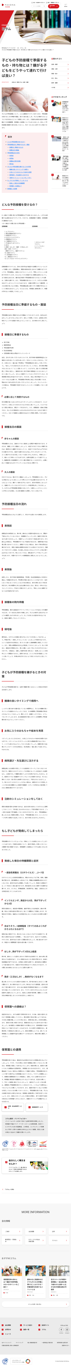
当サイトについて (6, 1342)
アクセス (54, 1240)
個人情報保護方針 (32, 1342)
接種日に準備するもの (16, 147)
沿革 (53, 1231)
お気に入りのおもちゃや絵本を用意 (20, 172)
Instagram (67, 1333)
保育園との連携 (12, 189)
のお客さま (39, 2)
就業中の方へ (65, 1345)
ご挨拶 (7, 1231)
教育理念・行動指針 (10, 1240)
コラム (22, 48)
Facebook (61, 1333)
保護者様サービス (37, 1107)
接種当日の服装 (14, 150)
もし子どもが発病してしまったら (17, 180)
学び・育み (54, 78)
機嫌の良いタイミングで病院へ (19, 169)
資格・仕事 (54, 69)
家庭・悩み (54, 73)
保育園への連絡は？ (15, 186)
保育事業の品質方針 (62, 1342)
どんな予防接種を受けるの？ (16, 142)
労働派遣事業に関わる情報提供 (10, 1345)
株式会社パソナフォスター (9, 48)
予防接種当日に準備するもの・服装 (18, 145)
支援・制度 (54, 64)
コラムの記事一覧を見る (34, 1304)
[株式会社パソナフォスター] (8, 6)
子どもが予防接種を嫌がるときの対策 (19, 167)
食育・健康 (54, 83)
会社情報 (8, 1325)
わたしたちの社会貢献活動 (34, 1240)
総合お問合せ (52, 6)
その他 (53, 87)
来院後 (11, 158)
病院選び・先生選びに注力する (19, 175)
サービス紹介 (27, 1325)
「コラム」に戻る (9, 1189)
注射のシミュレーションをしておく (20, 178)
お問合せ (8, 1329)
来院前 (11, 156)
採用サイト (45, 1325)
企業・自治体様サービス (15, 1107)
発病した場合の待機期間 (17, 183)
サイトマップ (19, 1342)
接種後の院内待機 (14, 161)
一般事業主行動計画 (47, 1342)
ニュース (8, 1334)
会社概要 (31, 1231)
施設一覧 (26, 1329)
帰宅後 (11, 164)
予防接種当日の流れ (13, 153)
